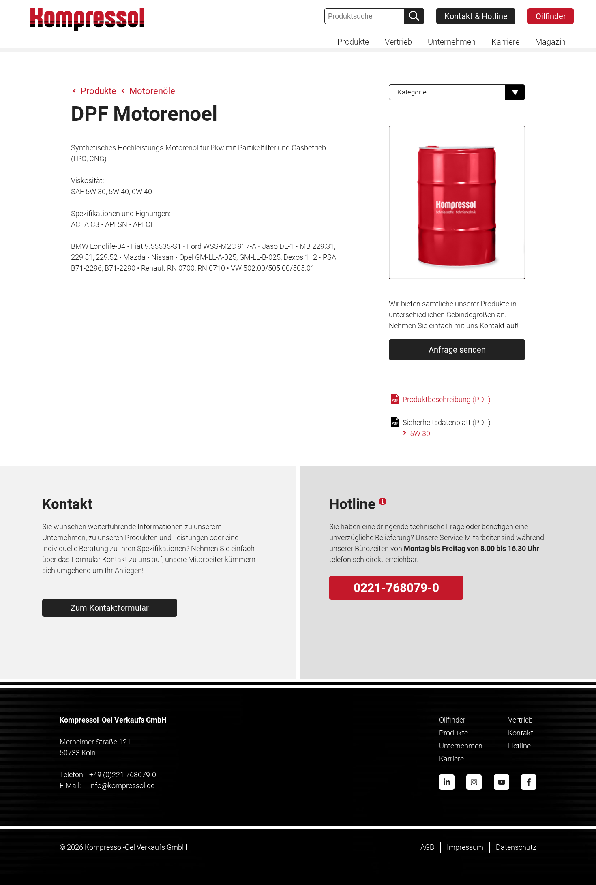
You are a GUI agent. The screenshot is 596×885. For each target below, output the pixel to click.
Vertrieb (520, 720)
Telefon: (72, 774)
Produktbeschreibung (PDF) (446, 399)
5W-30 (420, 433)
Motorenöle (152, 91)
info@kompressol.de (107, 785)
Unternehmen (460, 746)
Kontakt (520, 733)
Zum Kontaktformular (110, 608)
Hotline (519, 746)
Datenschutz (516, 847)
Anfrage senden (457, 350)
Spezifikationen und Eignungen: (121, 213)
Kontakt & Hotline (476, 16)
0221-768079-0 (396, 588)
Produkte (98, 91)
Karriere (451, 759)
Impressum (465, 847)
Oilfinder (551, 16)
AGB (427, 847)
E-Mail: (70, 785)
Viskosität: (87, 180)
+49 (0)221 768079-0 (108, 774)
